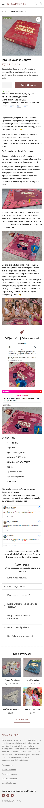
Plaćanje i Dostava (9, 774)
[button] (38, 19)
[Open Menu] (3, 3)
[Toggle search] (35, 3)
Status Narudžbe (9, 769)
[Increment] (10, 85)
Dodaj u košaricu (28, 85)
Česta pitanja (7, 765)
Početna (5, 11)
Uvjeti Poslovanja (9, 783)
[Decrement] (3, 85)
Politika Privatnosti (9, 778)
